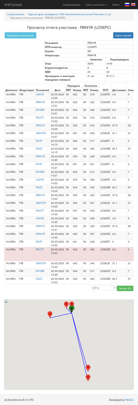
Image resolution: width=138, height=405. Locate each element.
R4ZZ (39, 148)
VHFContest (13, 4)
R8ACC (129, 400)
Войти (115, 4)
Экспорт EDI (125, 288)
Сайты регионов (95, 4)
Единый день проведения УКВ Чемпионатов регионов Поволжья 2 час (69, 14)
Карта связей (123, 35)
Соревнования (71, 4)
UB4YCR (41, 133)
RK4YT (40, 117)
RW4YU (40, 125)
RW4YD (40, 102)
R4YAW (40, 110)
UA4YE (40, 94)
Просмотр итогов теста (20, 35)
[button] (66, 305)
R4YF (39, 141)
